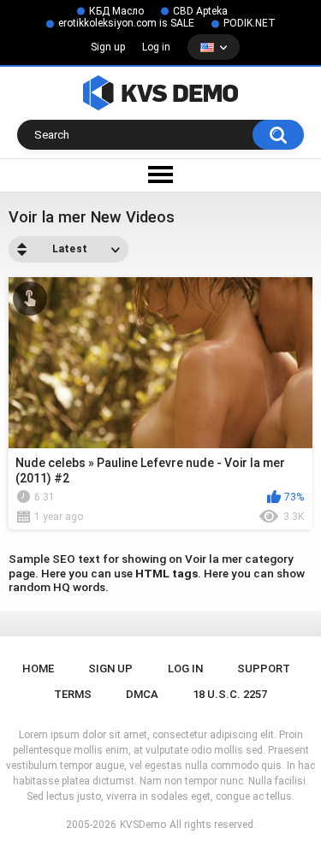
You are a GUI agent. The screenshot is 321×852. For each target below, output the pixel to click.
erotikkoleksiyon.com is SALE (126, 23)
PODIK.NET (249, 23)
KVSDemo (143, 825)
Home (38, 668)
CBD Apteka (200, 11)
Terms (73, 694)
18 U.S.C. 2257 (230, 694)
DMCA (142, 694)
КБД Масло (116, 11)
